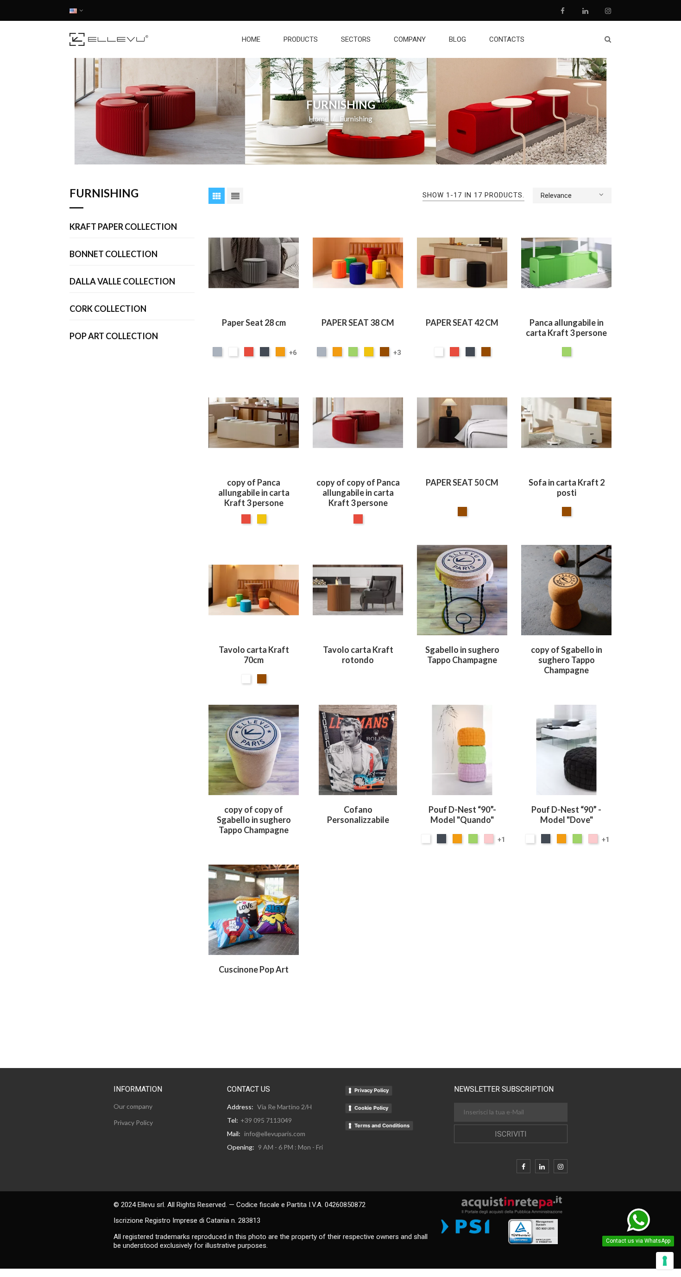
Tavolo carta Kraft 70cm (254, 655)
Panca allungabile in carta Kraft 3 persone (566, 327)
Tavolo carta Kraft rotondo (358, 655)
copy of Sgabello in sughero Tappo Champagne (566, 660)
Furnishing (104, 194)
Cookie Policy (371, 1108)
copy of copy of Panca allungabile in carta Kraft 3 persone (358, 492)
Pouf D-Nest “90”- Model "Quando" (462, 814)
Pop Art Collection (113, 336)
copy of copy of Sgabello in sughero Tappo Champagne (254, 819)
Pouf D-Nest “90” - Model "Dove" (566, 814)
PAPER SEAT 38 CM (358, 322)
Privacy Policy (371, 1090)
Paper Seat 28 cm (254, 322)
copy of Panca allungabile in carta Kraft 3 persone (254, 492)
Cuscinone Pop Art (254, 969)
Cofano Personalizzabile (358, 814)
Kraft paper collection (123, 227)
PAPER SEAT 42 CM (462, 322)
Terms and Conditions (382, 1125)
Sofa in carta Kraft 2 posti (567, 487)
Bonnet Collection (113, 254)
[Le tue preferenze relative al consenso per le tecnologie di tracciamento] (665, 1261)
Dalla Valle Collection (122, 281)
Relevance (556, 195)
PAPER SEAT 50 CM (462, 482)
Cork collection (107, 309)
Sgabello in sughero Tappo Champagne (462, 655)
